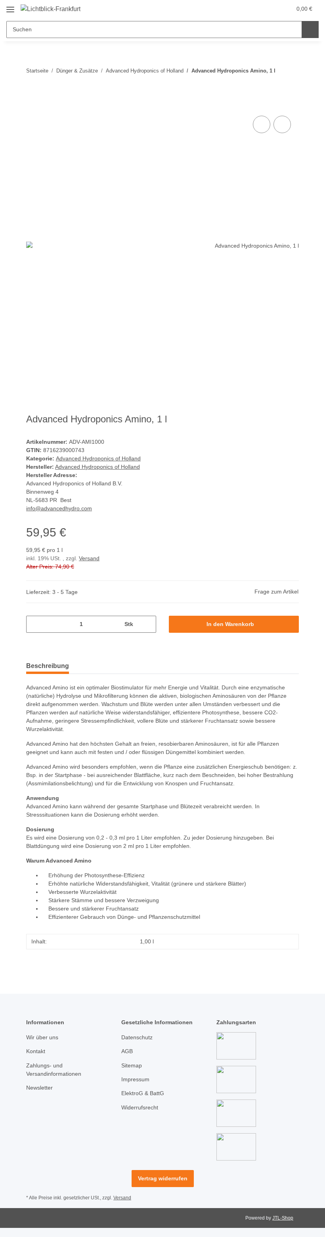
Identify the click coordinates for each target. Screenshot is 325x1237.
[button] (254, 9)
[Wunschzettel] (270, 9)
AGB (127, 1051)
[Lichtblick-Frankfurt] (50, 9)
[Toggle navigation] (10, 6)
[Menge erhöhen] (147, 624)
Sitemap (131, 1065)
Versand (89, 558)
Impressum (135, 1079)
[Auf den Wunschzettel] (282, 124)
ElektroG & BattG (142, 1093)
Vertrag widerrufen (162, 1178)
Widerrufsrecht (139, 1107)
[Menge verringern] (35, 624)
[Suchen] (310, 29)
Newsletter (39, 1087)
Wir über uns (42, 1037)
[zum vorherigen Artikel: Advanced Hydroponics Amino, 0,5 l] (290, 79)
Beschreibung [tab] (47, 665)
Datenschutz (137, 1037)
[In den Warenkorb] (32, 105)
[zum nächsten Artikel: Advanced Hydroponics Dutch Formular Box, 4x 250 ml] (290, 62)
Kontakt (35, 1051)
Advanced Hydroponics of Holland (98, 458)
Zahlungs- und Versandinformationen (53, 1069)
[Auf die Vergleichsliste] (261, 124)
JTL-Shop (282, 1218)
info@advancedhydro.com (59, 508)
